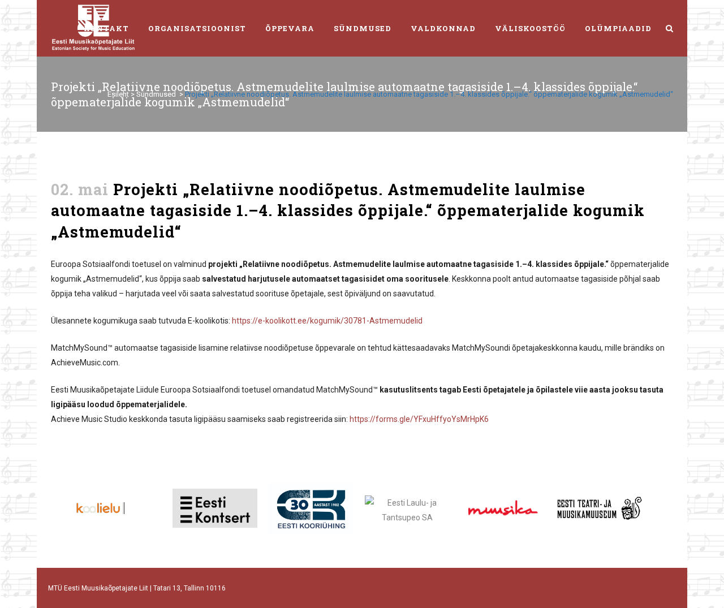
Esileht (118, 94)
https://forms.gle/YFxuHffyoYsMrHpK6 (419, 419)
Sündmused (156, 94)
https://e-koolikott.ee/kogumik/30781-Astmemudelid (327, 320)
